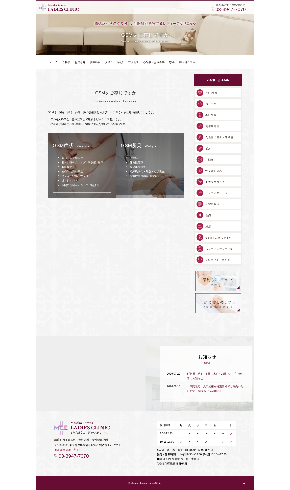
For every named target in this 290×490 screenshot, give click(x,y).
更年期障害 (212, 126)
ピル (208, 148)
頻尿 (208, 226)
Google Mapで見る (67, 449)
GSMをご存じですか (218, 237)
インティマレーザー (218, 193)
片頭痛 (209, 159)
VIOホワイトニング (217, 259)
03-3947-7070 (230, 9)
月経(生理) (212, 92)
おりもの (211, 104)
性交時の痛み (213, 170)
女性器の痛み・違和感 (219, 137)
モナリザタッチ (215, 181)
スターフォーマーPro (219, 248)
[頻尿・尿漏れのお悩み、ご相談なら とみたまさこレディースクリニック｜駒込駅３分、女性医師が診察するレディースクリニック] (59, 10)
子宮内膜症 (212, 204)
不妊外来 (211, 115)
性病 (208, 215)
